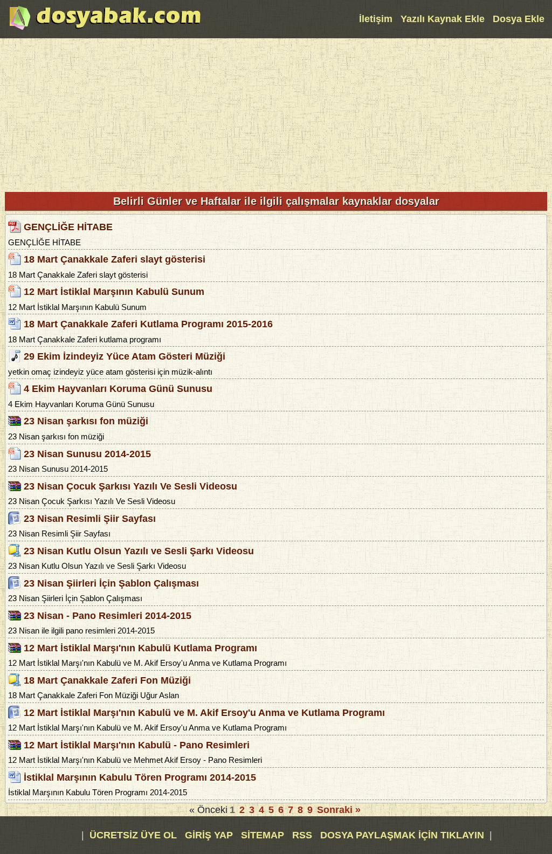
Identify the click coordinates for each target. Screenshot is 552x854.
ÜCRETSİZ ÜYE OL (133, 835)
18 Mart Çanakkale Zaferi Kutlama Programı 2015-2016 (148, 324)
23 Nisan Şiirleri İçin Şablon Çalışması (111, 582)
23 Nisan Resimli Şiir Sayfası (90, 518)
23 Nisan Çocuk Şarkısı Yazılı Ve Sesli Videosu (130, 485)
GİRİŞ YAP (209, 835)
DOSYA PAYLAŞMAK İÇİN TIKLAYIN (402, 835)
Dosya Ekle (518, 18)
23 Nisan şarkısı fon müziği (86, 421)
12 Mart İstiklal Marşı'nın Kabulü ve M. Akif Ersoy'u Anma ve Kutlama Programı (204, 712)
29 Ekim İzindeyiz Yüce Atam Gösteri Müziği (124, 356)
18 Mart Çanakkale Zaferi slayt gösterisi (114, 259)
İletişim (375, 18)
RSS (303, 835)
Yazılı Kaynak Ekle (443, 18)
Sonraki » (339, 809)
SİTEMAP (264, 835)
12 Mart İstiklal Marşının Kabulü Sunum (114, 291)
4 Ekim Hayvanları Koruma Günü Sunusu (118, 388)
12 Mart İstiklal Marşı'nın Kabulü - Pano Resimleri (137, 745)
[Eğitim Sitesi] (105, 28)
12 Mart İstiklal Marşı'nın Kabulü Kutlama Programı (140, 648)
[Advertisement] (276, 113)
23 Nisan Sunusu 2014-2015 (87, 453)
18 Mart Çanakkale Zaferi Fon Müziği (107, 680)
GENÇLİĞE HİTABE (68, 227)
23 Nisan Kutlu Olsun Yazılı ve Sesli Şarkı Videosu (139, 550)
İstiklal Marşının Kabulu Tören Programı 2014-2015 (140, 777)
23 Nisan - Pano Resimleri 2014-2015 (107, 615)
